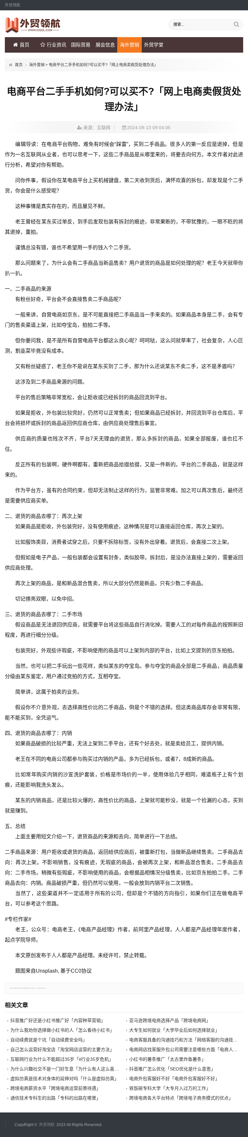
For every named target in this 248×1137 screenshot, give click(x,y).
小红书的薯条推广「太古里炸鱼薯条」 (167, 1059)
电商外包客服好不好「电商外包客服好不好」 (174, 1078)
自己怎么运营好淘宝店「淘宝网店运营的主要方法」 (62, 1049)
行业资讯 (56, 44)
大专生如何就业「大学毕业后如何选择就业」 (174, 1030)
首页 (24, 44)
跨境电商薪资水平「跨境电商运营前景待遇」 (55, 1088)
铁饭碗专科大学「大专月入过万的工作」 (170, 1088)
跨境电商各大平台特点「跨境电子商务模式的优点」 (181, 1098)
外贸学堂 (153, 44)
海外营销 (129, 44)
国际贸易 (80, 44)
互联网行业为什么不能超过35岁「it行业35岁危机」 (61, 1059)
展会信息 (105, 44)
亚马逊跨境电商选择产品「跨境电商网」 (170, 1020)
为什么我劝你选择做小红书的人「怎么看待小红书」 (62, 1030)
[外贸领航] (33, 31)
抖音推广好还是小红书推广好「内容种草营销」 (57, 1020)
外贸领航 (47, 1124)
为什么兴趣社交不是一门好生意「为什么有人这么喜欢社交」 (71, 1068)
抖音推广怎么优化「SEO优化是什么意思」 (172, 1068)
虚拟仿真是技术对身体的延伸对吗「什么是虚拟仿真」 (64, 1078)
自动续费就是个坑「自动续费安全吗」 (48, 1039)
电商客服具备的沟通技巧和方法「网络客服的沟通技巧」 (185, 1039)
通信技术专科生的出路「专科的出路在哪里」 (55, 1098)
